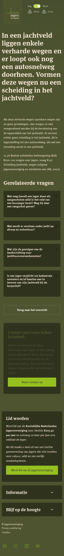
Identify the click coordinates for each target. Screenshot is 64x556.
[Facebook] (4, 546)
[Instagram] (15, 546)
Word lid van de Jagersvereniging (32, 470)
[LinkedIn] (27, 546)
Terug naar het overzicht (32, 310)
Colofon (6, 532)
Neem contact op (32, 382)
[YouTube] (38, 546)
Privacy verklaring (11, 528)
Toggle (37, 6)
